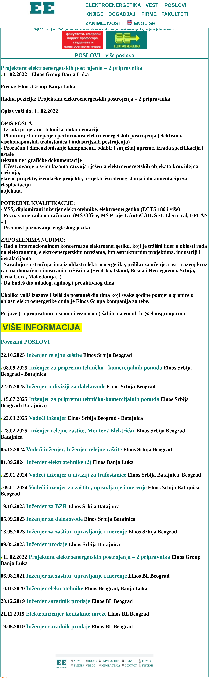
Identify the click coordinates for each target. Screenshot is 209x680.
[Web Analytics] (4, 677)
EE (42, 29)
